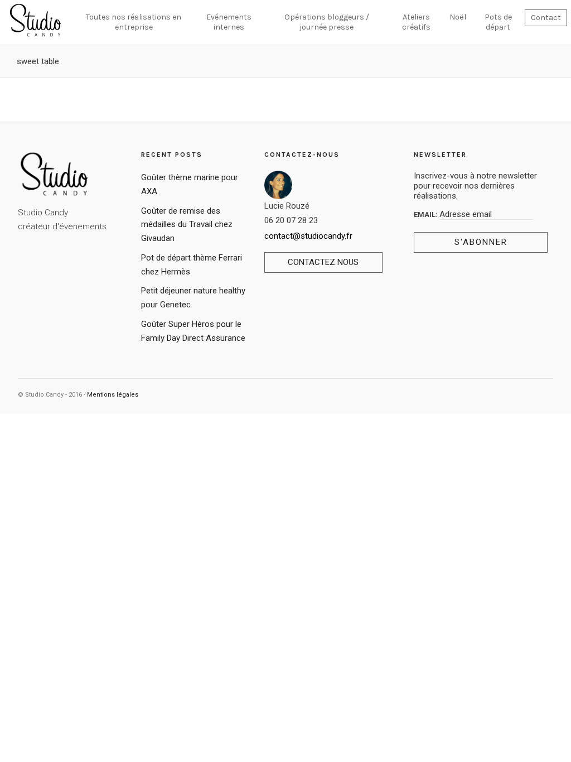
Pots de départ (498, 22)
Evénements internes (228, 22)
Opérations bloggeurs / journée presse (326, 22)
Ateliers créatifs (416, 22)
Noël (457, 17)
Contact (546, 17)
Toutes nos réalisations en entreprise (133, 22)
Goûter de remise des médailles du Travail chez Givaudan (187, 225)
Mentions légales (112, 394)
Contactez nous (323, 262)
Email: (426, 214)
